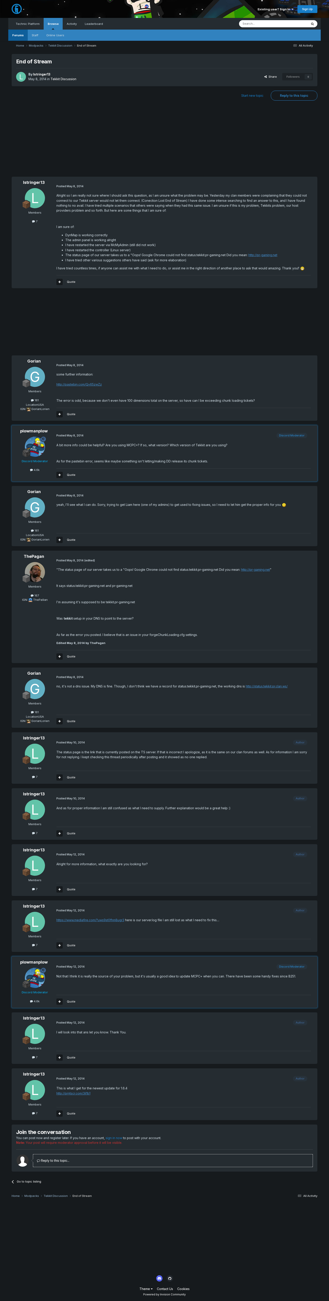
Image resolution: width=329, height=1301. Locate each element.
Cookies (183, 1289)
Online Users (55, 35)
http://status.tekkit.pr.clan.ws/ (267, 686)
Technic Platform (28, 24)
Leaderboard (94, 24)
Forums (18, 35)
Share (272, 76)
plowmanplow (34, 431)
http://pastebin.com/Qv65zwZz (79, 384)
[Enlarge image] (302, 268)
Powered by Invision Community (164, 1294)
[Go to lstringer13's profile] (21, 77)
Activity (72, 24)
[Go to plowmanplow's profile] (35, 447)
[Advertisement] (164, 140)
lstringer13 (41, 74)
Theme (145, 1289)
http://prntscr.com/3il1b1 (73, 1093)
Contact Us (165, 1289)
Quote (71, 281)
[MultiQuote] (59, 282)
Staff (35, 35)
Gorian (34, 361)
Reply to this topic (294, 95)
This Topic (294, 23)
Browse (53, 24)
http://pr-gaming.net (262, 255)
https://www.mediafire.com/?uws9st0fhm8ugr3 (90, 920)
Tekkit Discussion (63, 79)
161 (36, 400)
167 (36, 595)
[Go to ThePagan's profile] (35, 572)
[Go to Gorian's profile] (35, 377)
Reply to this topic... (54, 1160)
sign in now (114, 1138)
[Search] (312, 23)
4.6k (36, 470)
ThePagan (34, 556)
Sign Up (307, 9)
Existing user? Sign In (275, 9)
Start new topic (252, 95)
